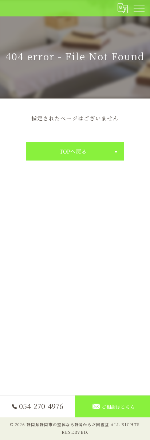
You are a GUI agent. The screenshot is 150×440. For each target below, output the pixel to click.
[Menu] (138, 8)
